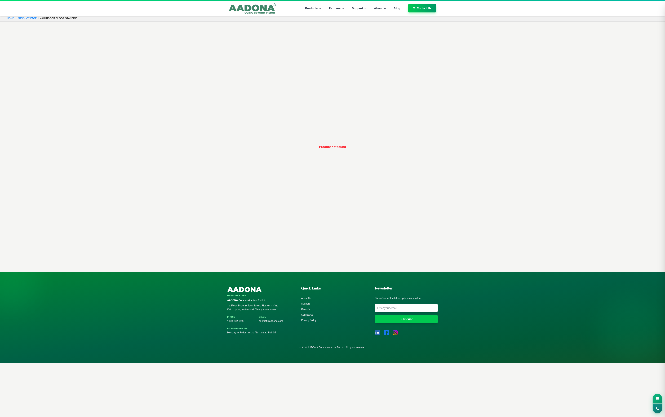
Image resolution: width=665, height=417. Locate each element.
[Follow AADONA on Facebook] (386, 332)
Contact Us (424, 8)
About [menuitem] (378, 8)
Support (305, 303)
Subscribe (406, 319)
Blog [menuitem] (397, 8)
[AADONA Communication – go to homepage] (258, 290)
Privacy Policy (308, 320)
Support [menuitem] (357, 8)
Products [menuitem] (311, 8)
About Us (306, 298)
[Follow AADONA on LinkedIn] (377, 332)
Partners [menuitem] (335, 8)
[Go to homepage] (252, 8)
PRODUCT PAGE (27, 18)
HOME (10, 18)
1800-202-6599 (235, 321)
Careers (305, 309)
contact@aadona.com (271, 321)
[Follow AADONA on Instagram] (395, 332)
